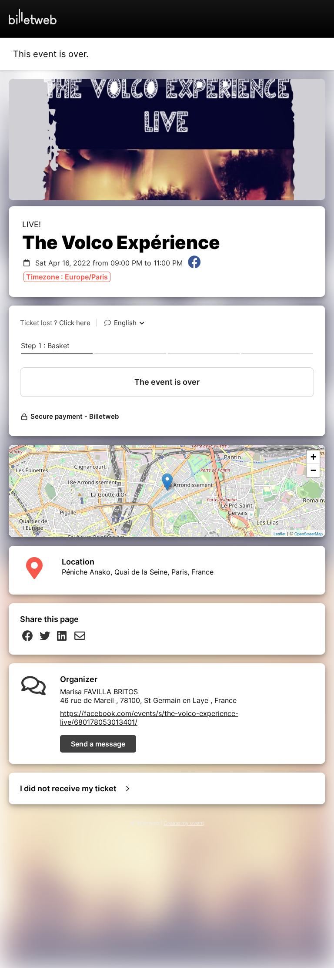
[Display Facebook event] (194, 262)
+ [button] (313, 456)
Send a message (98, 743)
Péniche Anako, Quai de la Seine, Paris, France (138, 572)
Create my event (184, 823)
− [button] (313, 470)
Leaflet (280, 534)
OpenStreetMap (308, 534)
